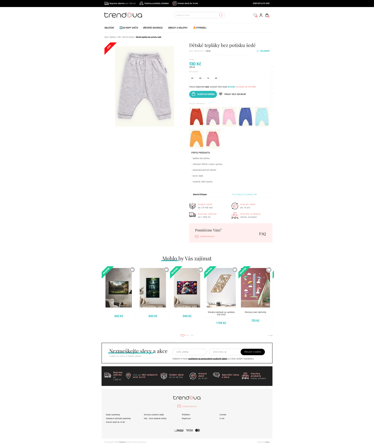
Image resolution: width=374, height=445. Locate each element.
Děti (119, 37)
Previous (104, 335)
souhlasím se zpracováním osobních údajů (207, 358)
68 (200, 78)
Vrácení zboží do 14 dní (188, 3)
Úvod (106, 37)
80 (216, 78)
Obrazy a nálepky (178, 27)
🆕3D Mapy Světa (128, 27)
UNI (255, 194)
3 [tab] (192, 335)
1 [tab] (182, 335)
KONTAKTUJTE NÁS (261, 3)
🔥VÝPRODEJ (199, 27)
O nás (222, 418)
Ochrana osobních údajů (154, 414)
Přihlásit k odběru (252, 352)
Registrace (186, 418)
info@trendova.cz (207, 236)
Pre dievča (248, 194)
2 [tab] (187, 335)
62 (192, 78)
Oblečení (109, 27)
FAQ (262, 233)
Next (270, 335)
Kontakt (223, 414)
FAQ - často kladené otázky (155, 418)
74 (208, 78)
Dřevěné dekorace (153, 27)
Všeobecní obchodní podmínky (118, 418)
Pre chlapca (237, 194)
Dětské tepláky (128, 37)
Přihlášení (186, 414)
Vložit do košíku (206, 94)
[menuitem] (109, 28)
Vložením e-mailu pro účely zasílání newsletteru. (213, 358)
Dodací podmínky (113, 414)
